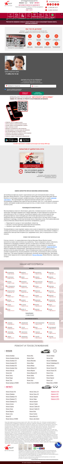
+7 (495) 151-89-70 (38, 283)
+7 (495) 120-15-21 (24, 273)
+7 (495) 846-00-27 (38, 278)
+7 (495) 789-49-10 (10, 287)
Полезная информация (34, 459)
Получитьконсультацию (38, 93)
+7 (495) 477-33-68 (10, 283)
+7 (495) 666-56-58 (38, 333)
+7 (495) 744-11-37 (24, 301)
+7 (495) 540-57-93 (52, 296)
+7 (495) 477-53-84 (38, 296)
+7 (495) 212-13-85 (38, 324)
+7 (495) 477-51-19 (10, 310)
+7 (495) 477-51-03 (24, 306)
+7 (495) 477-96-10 (24, 296)
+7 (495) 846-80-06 (10, 333)
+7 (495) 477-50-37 (52, 278)
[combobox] (17, 85)
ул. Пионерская (24, 333)
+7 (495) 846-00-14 (10, 306)
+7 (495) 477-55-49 (52, 338)
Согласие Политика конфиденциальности (52, 459)
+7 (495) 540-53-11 (52, 310)
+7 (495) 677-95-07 (38, 287)
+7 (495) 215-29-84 (38, 328)
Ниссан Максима (37, 255)
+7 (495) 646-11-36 (10, 292)
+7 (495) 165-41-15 (24, 328)
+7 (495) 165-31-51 (10, 338)
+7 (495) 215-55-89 (24, 324)
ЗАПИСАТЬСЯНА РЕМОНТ (25, 93)
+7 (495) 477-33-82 (38, 273)
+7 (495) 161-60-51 (24, 310)
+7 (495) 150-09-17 (52, 306)
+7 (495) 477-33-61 (24, 287)
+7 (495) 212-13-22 (11, 74)
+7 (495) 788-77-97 (52, 287)
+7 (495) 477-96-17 (10, 296)
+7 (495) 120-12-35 (10, 301)
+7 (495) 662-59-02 (52, 301)
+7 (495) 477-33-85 (24, 283)
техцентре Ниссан (52, 247)
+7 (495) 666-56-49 (10, 328)
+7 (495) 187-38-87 (24, 338)
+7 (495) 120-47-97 (52, 328)
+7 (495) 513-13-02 (52, 283)
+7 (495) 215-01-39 (10, 278)
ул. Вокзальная (51, 324)
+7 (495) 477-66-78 (24, 278)
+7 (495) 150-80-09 (38, 338)
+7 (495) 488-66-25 (10, 324)
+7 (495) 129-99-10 (38, 292)
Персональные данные (42, 459)
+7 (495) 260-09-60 (38, 301)
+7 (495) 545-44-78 (38, 306)
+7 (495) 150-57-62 (24, 292)
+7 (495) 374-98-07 (30, 315)
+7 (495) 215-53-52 (52, 292)
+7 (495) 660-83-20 (38, 310)
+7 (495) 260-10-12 (52, 273)
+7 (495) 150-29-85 (10, 273)
